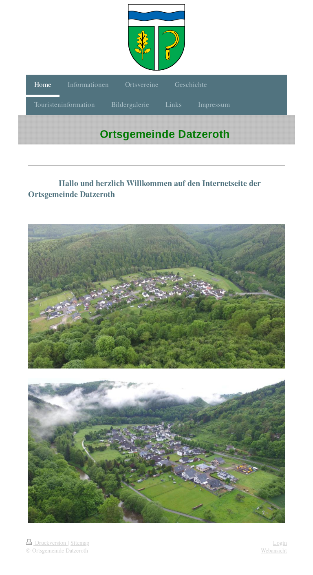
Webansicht (274, 550)
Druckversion (50, 542)
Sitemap (80, 542)
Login (280, 542)
